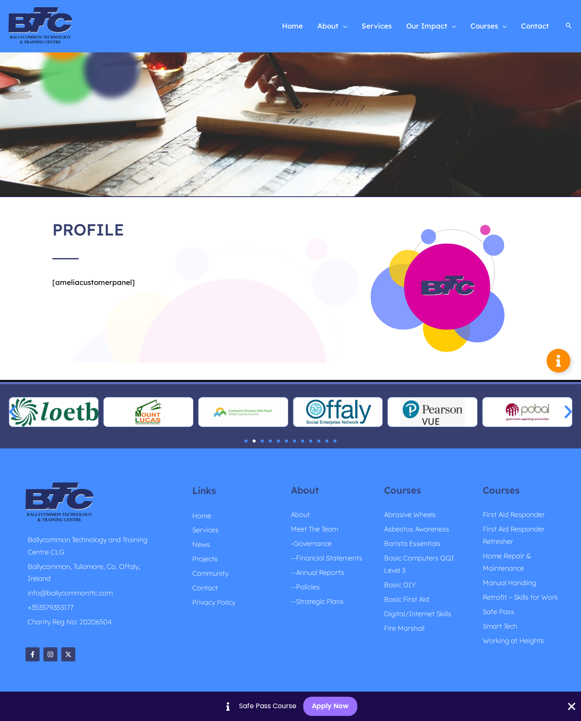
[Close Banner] (572, 706)
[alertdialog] (290, 706)
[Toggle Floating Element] (558, 361)
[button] (343, 26)
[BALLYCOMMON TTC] (40, 25)
